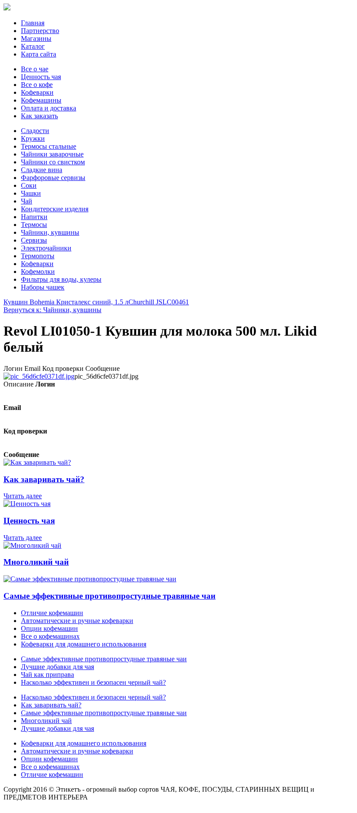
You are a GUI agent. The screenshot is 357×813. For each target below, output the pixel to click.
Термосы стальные (48, 146)
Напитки (34, 216)
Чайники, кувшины (50, 232)
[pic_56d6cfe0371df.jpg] (38, 376)
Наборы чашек (42, 287)
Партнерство (40, 30)
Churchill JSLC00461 (158, 302)
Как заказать (39, 116)
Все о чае (34, 69)
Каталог (33, 46)
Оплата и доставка (48, 108)
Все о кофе (37, 84)
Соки (29, 185)
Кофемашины (41, 100)
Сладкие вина (41, 169)
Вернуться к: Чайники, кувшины (52, 309)
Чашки (31, 193)
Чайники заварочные (52, 154)
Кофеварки (37, 92)
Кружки (33, 138)
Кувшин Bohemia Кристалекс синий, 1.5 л (65, 302)
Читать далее (22, 496)
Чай (26, 201)
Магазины (36, 38)
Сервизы (34, 240)
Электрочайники (46, 248)
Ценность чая (41, 76)
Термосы (34, 224)
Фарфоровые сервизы (53, 177)
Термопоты (37, 256)
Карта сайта (38, 54)
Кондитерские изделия (54, 209)
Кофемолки (38, 271)
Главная (32, 23)
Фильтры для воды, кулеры (61, 279)
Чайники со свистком (53, 162)
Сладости (35, 130)
